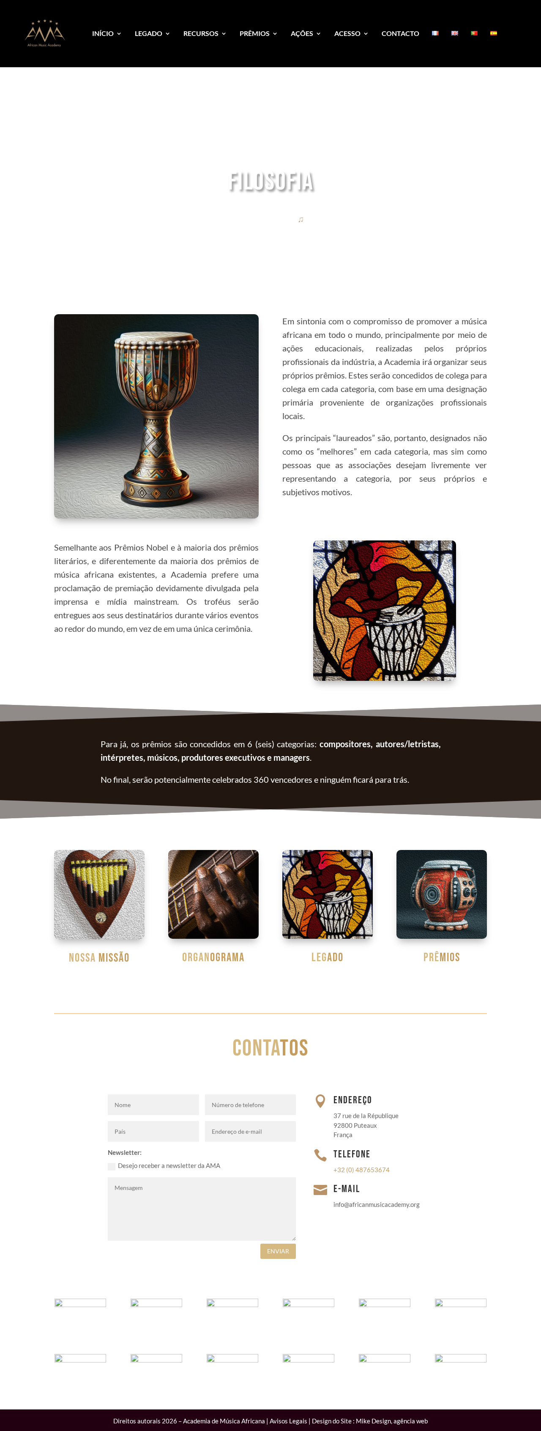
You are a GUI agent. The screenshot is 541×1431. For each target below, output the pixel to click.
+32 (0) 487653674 (361, 1169)
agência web (410, 1421)
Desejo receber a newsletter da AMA (169, 1165)
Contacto (400, 33)
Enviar (278, 1251)
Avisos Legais (288, 1421)
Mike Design (373, 1421)
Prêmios (255, 33)
